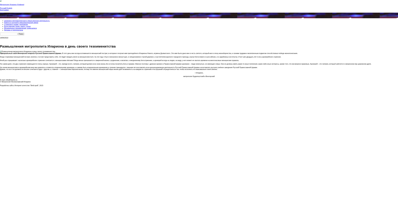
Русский (3, 8)
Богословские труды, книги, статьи (17, 26)
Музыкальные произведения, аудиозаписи (20, 28)
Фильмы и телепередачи (13, 30)
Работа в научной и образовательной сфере (21, 23)
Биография (4, 10)
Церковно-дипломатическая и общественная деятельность (27, 21)
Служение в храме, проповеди (16, 24)
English (9, 8)
